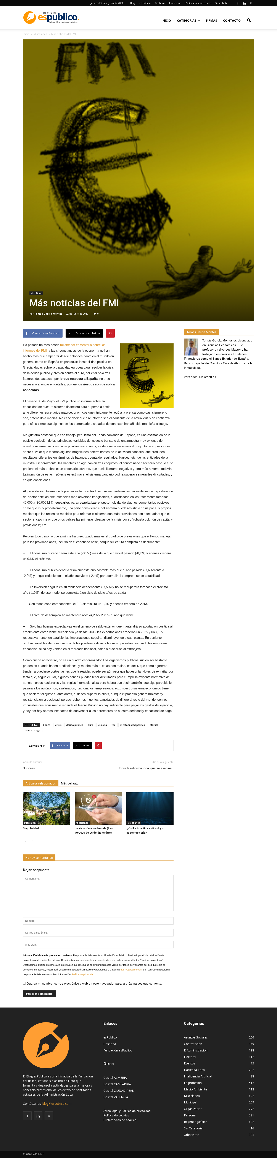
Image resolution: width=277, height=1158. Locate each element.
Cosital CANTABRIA (117, 1084)
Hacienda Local (194, 1070)
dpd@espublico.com (131, 969)
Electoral (190, 1057)
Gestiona (160, 3)
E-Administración (196, 1050)
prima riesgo (32, 730)
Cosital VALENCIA (115, 1097)
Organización (193, 1109)
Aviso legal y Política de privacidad (127, 1111)
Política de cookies (116, 1115)
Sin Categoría (193, 1128)
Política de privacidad (83, 974)
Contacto (232, 20)
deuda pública (74, 724)
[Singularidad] (46, 808)
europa (102, 724)
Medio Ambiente (195, 1089)
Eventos (189, 1063)
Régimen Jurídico (195, 1122)
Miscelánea (36, 293)
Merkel (154, 724)
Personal (190, 1115)
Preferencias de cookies (119, 1120)
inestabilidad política (132, 724)
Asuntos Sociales (196, 1037)
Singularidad (31, 828)
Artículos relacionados (41, 783)
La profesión (193, 1083)
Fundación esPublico (117, 1050)
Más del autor (70, 783)
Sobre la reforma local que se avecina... (146, 768)
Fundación (175, 3)
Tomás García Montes (48, 313)
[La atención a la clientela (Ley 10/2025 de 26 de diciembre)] (98, 808)
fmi (114, 724)
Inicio (166, 20)
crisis (58, 724)
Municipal (190, 1102)
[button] (249, 20)
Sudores (29, 768)
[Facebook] (238, 3)
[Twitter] (251, 3)
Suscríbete (221, 3)
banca (46, 724)
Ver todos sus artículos (200, 377)
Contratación (193, 1044)
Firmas (211, 20)
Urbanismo (191, 1135)
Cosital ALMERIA (115, 1078)
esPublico (145, 3)
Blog (132, 3)
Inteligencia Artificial (198, 1076)
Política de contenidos (198, 3)
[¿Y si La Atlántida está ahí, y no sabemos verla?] (150, 808)
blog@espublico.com (56, 1103)
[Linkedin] (244, 3)
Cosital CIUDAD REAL (118, 1090)
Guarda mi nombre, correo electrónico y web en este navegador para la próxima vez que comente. (94, 983)
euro (90, 724)
